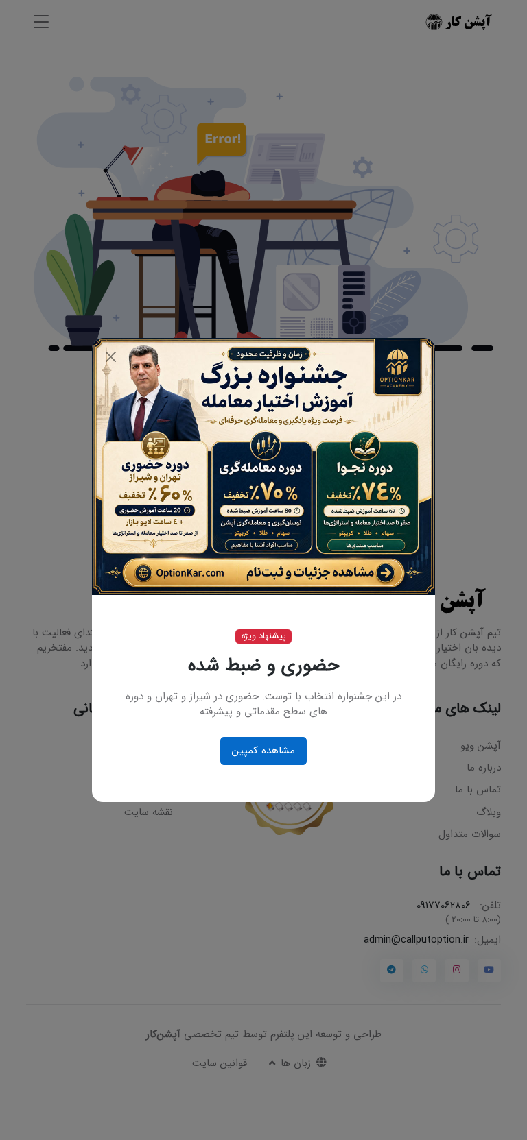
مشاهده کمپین (264, 750)
